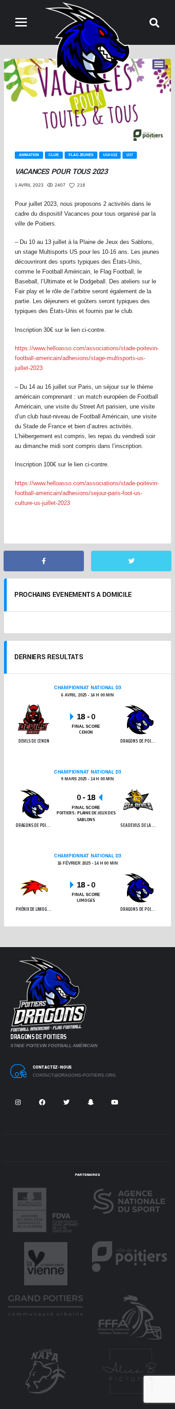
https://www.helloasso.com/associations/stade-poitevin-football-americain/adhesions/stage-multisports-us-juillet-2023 (87, 358)
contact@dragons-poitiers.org (74, 1075)
